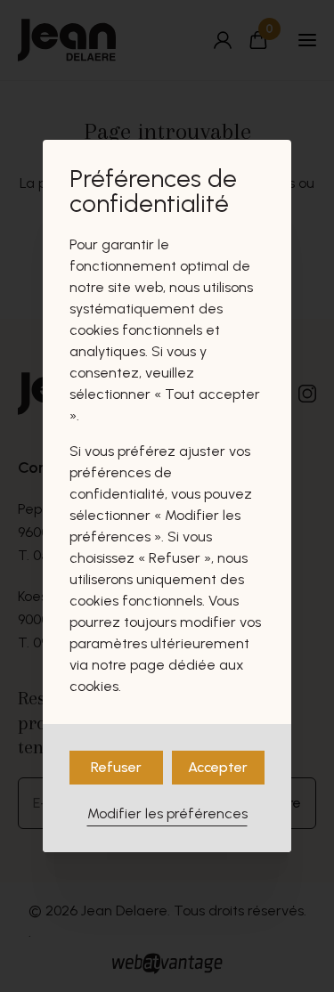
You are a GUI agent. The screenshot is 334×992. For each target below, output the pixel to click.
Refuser (116, 767)
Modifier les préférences (167, 813)
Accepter (218, 767)
